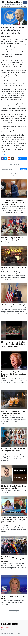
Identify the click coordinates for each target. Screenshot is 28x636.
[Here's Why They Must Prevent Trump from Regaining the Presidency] (14, 226)
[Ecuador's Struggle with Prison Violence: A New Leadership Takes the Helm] (14, 545)
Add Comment (22, 158)
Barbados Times (14, 2)
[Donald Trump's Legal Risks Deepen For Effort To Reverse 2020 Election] (14, 360)
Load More (14, 611)
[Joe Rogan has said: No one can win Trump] (14, 256)
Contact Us (17, 633)
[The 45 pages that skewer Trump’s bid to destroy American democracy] (14, 293)
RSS (4, 629)
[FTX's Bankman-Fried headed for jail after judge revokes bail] (14, 437)
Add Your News (5, 627)
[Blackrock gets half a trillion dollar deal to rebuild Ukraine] (14, 474)
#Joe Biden (4, 155)
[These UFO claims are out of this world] (14, 584)
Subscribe (23, 169)
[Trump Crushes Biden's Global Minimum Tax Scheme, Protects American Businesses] (14, 188)
